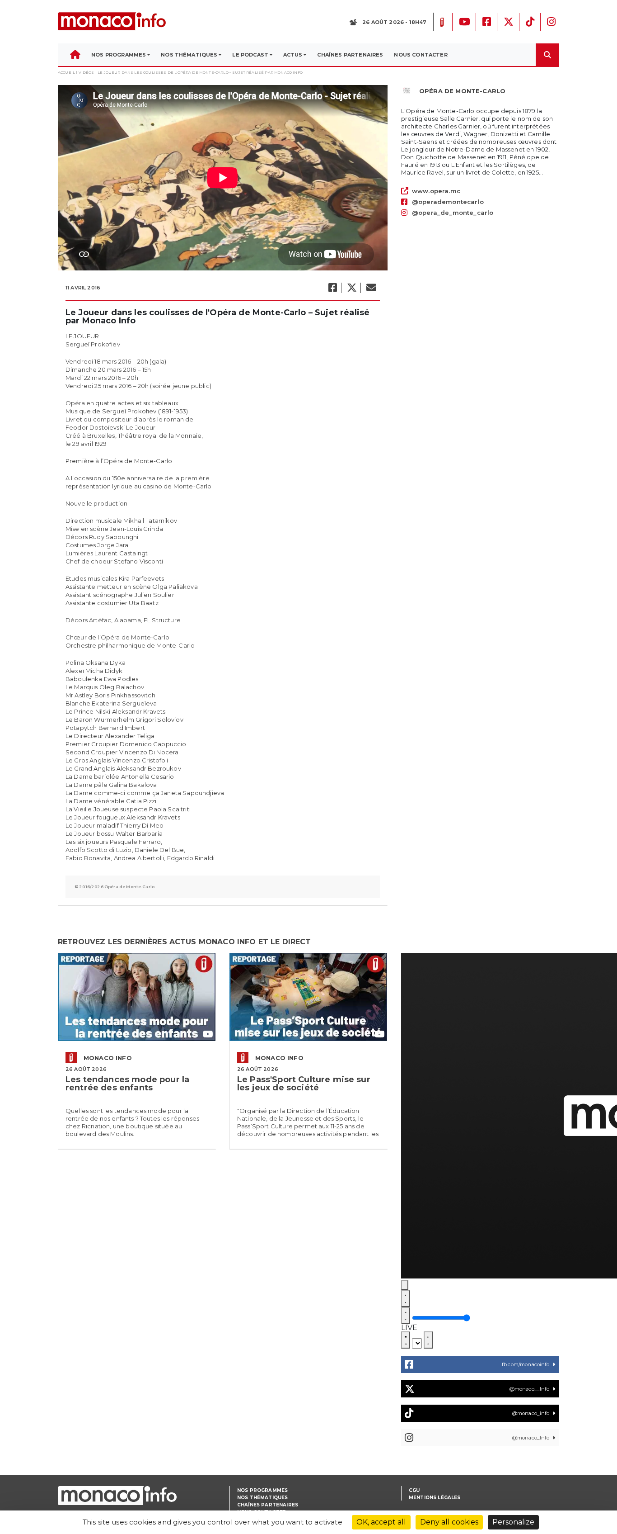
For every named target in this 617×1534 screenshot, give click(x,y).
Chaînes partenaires (267, 1505)
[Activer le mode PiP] (405, 1340)
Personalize (513, 1522)
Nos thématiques (262, 1498)
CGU (414, 1490)
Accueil (66, 72)
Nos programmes (262, 1490)
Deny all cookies (449, 1522)
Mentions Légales (435, 1498)
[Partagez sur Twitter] (351, 288)
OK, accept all (381, 1522)
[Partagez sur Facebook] (332, 288)
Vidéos (86, 72)
